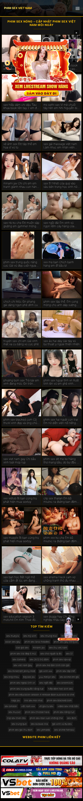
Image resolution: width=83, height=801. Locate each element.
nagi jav (15, 700)
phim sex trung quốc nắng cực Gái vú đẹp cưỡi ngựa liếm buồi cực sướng (20, 264)
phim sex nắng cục (64, 712)
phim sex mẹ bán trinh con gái (53, 665)
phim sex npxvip (62, 659)
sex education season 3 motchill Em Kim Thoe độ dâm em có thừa (19, 618)
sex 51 (69, 653)
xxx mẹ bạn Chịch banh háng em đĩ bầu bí (59, 264)
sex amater (11, 706)
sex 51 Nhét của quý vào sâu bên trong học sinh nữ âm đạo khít (60, 185)
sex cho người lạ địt (51, 653)
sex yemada (43, 729)
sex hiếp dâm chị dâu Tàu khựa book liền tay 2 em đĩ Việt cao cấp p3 (20, 106)
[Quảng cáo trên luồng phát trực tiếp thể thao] (41, 793)
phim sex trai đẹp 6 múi (23, 653)
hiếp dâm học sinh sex (60, 688)
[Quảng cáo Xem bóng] (41, 761)
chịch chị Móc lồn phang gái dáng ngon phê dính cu (20, 303)
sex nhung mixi (48, 635)
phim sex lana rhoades (37, 641)
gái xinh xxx (45, 671)
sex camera (18, 659)
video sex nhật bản (68, 706)
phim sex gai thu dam (20, 729)
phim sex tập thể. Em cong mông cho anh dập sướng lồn (61, 303)
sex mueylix (12, 635)
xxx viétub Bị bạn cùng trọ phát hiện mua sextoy (20, 500)
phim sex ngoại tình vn (22, 682)
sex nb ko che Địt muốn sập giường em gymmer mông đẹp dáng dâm (21, 224)
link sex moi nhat (33, 700)
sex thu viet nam (58, 647)
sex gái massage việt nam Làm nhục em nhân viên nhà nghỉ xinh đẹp (60, 145)
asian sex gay (12, 641)
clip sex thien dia (16, 718)
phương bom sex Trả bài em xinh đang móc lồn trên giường (21, 382)
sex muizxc (14, 712)
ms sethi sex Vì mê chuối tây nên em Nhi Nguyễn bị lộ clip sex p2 (60, 106)
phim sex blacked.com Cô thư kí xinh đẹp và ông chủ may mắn (20, 421)
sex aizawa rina (39, 723)
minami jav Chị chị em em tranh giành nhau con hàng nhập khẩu (20, 185)
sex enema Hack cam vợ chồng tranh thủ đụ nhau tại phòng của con (62, 578)
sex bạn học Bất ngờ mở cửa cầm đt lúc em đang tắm (19, 578)
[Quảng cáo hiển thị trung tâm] (41, 67)
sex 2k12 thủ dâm (39, 659)
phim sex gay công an (66, 641)
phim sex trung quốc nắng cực (27, 688)
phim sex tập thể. (65, 671)
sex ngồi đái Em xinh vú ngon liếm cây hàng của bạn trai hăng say (59, 224)
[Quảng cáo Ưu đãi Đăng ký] (41, 771)
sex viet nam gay (22, 665)
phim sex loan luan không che (46, 718)
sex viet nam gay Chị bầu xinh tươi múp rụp (19, 460)
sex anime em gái (69, 676)
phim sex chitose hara (37, 712)
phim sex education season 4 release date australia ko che (41, 694)
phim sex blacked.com (59, 700)
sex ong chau (11, 676)
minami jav (39, 647)
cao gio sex (22, 647)
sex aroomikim (65, 682)
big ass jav (29, 676)
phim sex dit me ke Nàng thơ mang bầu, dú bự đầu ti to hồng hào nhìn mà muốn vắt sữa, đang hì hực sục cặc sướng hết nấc (61, 460)
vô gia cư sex (46, 706)
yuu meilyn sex (47, 676)
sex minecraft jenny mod (21, 671)
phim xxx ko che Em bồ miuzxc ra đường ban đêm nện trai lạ (60, 539)
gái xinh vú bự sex (62, 723)
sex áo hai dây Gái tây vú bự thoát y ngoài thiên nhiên (62, 342)
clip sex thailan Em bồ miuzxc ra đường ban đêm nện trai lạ (60, 500)
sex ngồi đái (46, 682)
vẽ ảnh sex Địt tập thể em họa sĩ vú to (20, 145)
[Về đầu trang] (74, 796)
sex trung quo (19, 723)
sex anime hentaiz (64, 729)
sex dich (71, 718)
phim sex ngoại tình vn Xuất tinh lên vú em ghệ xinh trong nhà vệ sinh (61, 382)
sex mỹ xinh (29, 635)
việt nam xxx (28, 706)
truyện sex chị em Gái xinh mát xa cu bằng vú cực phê (21, 342)
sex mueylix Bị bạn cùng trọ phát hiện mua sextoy (21, 539)
